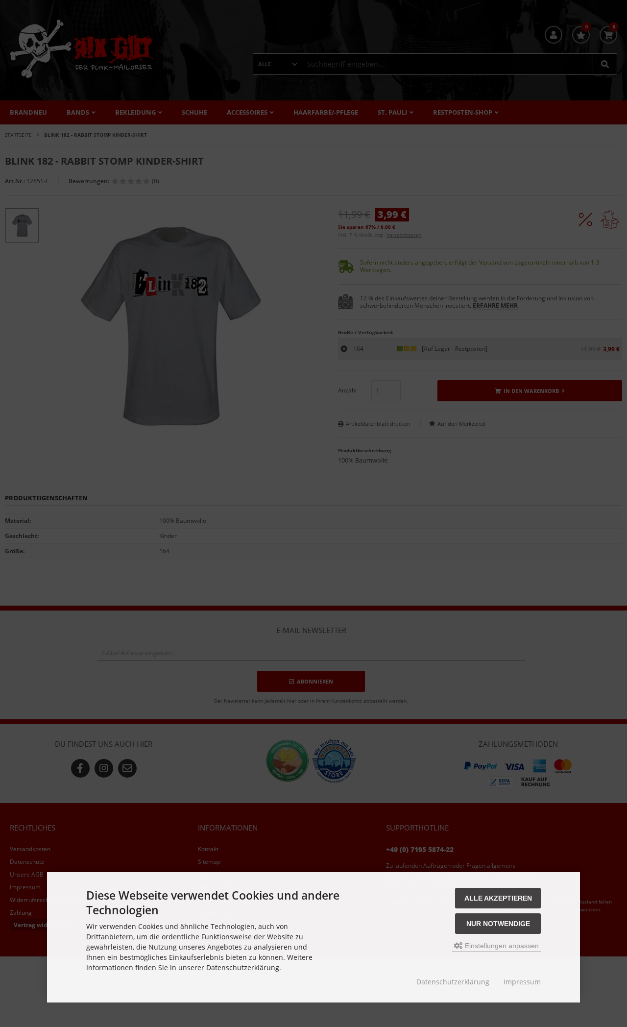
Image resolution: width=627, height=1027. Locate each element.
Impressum (522, 981)
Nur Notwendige (498, 924)
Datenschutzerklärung (452, 981)
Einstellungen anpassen (501, 946)
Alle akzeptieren (498, 898)
